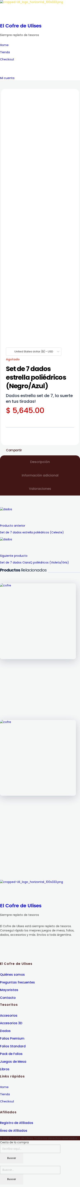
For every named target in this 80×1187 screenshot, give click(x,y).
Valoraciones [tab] (40, 488)
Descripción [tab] (40, 461)
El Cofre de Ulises (20, 25)
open (72, 96)
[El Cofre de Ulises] (40, 10)
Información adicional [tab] (40, 475)
